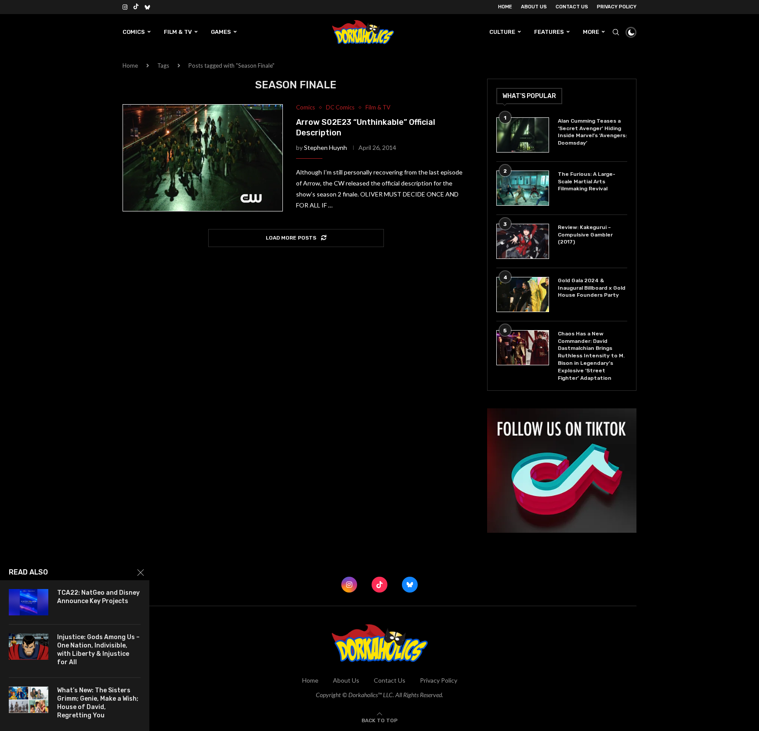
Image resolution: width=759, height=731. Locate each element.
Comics (134, 32)
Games (221, 32)
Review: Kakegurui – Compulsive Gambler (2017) (585, 234)
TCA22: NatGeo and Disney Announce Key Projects (98, 597)
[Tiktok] (136, 7)
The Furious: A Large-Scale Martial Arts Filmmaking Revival (586, 181)
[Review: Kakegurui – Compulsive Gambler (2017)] (522, 241)
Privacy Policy (616, 7)
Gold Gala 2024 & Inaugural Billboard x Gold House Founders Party (591, 287)
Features (549, 32)
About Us (534, 7)
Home (505, 7)
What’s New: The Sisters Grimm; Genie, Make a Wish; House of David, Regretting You (97, 703)
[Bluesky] (147, 7)
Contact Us (572, 7)
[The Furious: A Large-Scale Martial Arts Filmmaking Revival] (522, 188)
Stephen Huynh (325, 147)
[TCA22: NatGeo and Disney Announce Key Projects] (28, 602)
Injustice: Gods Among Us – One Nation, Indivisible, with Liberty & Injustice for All (98, 649)
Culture (502, 32)
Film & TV (178, 32)
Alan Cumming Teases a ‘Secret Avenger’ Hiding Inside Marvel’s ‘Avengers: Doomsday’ (592, 132)
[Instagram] (125, 7)
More (591, 32)
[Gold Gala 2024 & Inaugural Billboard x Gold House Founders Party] (522, 294)
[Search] (615, 32)
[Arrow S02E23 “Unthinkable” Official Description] (203, 157)
